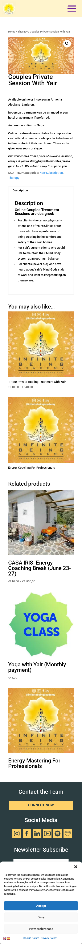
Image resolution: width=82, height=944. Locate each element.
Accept (41, 906)
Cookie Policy (31, 938)
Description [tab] (20, 190)
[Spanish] (9, 938)
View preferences (41, 929)
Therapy (23, 31)
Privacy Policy (49, 938)
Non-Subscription (51, 172)
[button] (76, 867)
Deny (41, 917)
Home (11, 31)
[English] (5, 938)
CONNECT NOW (41, 805)
